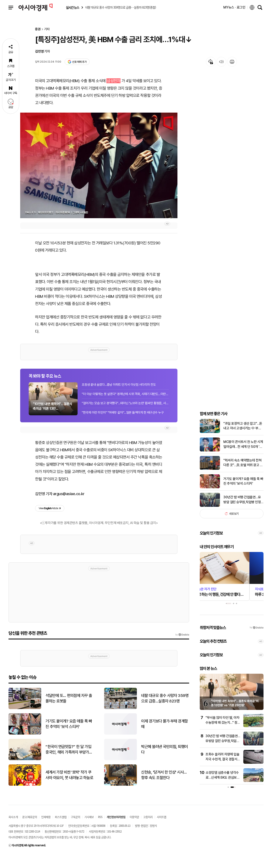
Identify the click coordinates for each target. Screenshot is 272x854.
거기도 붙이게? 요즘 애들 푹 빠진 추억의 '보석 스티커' (243, 481)
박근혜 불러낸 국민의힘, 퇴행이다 (164, 749)
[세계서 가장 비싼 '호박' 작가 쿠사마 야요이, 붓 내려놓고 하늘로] (24, 784)
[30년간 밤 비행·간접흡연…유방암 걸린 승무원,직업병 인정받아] (210, 505)
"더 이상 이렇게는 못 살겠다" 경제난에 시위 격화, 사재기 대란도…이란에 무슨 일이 (125, 394)
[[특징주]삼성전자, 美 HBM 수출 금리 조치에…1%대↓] (98, 165)
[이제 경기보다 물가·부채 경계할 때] (120, 733)
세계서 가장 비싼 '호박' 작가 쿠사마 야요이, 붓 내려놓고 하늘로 (69, 775)
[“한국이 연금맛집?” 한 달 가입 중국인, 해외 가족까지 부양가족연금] (24, 759)
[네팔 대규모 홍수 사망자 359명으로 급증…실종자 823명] (120, 708)
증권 (38, 29)
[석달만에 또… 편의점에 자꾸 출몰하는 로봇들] (24, 708)
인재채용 (46, 817)
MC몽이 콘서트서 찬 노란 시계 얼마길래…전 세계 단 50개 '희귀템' (243, 444)
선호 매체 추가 (79, 61)
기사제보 (89, 817)
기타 (47, 29)
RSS (100, 817)
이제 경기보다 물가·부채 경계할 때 (164, 724)
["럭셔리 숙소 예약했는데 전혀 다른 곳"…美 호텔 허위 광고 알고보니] (210, 468)
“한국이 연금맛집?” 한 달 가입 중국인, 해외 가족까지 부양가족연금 (68, 749)
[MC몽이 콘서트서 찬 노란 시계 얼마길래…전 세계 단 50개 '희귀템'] (210, 450)
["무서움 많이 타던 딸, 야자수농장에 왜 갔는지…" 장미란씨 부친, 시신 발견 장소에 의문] (253, 726)
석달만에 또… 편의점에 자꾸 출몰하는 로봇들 (68, 698)
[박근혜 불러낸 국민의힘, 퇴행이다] (120, 759)
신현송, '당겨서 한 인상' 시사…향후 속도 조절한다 (164, 775)
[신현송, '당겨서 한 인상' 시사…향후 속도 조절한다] (120, 784)
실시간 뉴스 (72, 7)
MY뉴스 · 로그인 (234, 7)
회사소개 (13, 817)
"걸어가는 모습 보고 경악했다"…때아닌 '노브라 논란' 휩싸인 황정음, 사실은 (125, 403)
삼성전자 (113, 80)
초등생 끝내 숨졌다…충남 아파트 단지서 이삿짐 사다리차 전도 (119, 385)
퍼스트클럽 (61, 817)
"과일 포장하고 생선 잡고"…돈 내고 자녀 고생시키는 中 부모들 (242, 426)
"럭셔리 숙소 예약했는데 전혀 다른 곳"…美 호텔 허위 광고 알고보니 (243, 463)
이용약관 (134, 817)
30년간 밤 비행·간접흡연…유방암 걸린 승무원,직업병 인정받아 (242, 499)
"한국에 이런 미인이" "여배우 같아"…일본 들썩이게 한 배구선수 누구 (123, 412)
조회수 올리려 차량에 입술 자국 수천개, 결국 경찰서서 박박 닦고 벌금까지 (222, 759)
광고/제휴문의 (29, 817)
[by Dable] (182, 635)
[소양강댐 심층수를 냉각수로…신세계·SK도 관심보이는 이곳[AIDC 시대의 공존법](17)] (253, 781)
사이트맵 (161, 817)
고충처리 (148, 817)
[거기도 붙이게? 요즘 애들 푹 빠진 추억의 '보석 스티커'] (210, 487)
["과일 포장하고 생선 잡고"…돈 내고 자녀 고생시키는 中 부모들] (210, 432)
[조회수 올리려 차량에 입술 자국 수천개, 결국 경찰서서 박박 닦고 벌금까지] (253, 762)
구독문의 (75, 817)
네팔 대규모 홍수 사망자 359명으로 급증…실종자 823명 (164, 698)
